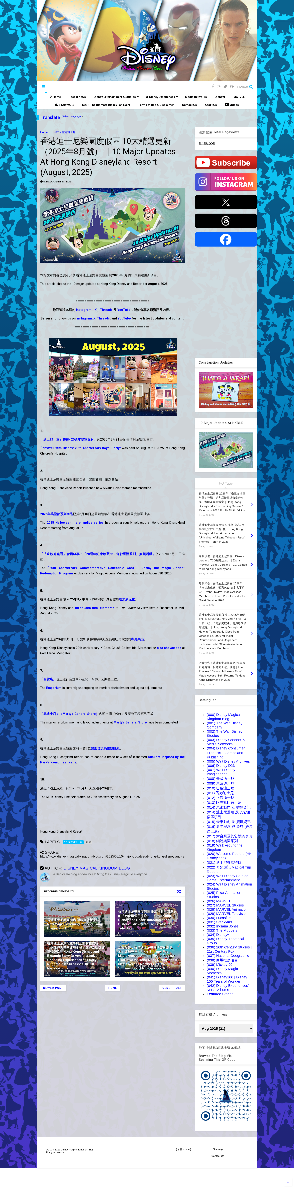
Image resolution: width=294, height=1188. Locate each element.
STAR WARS (66, 104)
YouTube (124, 310)
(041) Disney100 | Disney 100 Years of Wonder (227, 979)
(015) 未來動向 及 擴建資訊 (229, 822)
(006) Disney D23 (221, 766)
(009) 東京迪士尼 (220, 783)
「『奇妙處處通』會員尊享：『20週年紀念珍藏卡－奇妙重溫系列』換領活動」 (98, 554)
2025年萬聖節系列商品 (56, 514)
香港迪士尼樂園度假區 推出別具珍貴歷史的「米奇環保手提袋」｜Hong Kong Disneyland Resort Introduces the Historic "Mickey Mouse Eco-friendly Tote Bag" (147, 920)
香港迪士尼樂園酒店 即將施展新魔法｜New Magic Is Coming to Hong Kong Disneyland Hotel (74, 924)
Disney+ (220, 97)
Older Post (172, 988)
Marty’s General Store (130, 722)
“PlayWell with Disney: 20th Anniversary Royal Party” (80, 448)
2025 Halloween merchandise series (75, 522)
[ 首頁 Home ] (183, 1149)
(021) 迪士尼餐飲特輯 (224, 863)
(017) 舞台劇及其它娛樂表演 (229, 836)
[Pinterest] (232, 86)
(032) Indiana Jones (223, 926)
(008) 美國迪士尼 (220, 779)
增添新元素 (127, 599)
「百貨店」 (48, 679)
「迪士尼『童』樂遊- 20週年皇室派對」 (68, 439)
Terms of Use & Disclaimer (156, 104)
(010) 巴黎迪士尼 (220, 788)
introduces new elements (94, 608)
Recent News (77, 97)
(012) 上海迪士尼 (220, 798)
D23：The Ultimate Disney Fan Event (106, 104)
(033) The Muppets (222, 930)
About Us (211, 104)
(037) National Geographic (228, 956)
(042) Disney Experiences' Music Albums (228, 988)
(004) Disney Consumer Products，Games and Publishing (226, 752)
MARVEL (239, 97)
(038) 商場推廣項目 (222, 960)
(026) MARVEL (219, 901)
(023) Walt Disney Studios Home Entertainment (227, 878)
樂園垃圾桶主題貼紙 (105, 748)
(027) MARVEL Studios (225, 905)
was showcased (169, 648)
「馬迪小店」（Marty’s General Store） (69, 714)
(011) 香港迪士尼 (65, 132)
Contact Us (189, 104)
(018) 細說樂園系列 (222, 841)
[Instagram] (218, 86)
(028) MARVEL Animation (227, 909)
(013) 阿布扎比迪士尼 (224, 803)
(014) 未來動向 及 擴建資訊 (229, 807)
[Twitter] (225, 86)
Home (56, 97)
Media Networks (196, 97)
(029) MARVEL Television (227, 914)
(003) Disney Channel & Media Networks (226, 742)
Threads (106, 310)
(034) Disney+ (218, 935)
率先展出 (137, 639)
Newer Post (53, 988)
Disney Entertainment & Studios (115, 97)
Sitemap (218, 1149)
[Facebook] (213, 86)
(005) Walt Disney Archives (228, 761)
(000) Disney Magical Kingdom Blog (224, 717)
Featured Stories (220, 994)
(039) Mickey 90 (219, 965)
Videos (234, 104)
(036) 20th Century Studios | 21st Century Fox (229, 949)
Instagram (83, 310)
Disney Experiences (162, 97)
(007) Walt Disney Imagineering (221, 772)
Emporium (53, 688)
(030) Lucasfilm (219, 918)
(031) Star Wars (219, 922)
